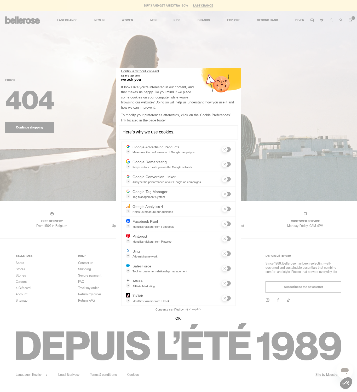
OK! (178, 318)
